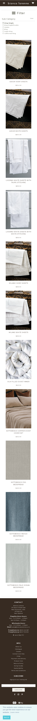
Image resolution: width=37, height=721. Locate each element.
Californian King (10, 33)
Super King (8, 31)
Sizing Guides (18, 666)
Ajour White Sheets (18, 131)
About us (18, 646)
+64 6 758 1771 (19, 635)
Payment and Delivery (18, 658)
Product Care (18, 661)
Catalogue (18, 649)
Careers (18, 651)
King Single (9, 23)
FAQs (18, 656)
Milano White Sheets (18, 332)
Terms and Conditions (18, 670)
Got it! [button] (6, 717)
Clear (32, 18)
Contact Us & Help (18, 654)
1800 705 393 (24, 632)
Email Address (18, 683)
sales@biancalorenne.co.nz (21, 627)
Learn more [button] (14, 712)
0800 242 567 (24, 630)
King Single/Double (11, 25)
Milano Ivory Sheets (18, 283)
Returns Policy (18, 663)
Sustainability (18, 668)
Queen (6, 27)
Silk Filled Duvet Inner (18, 382)
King (6, 29)
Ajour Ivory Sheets (19, 82)
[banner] (18, 3)
